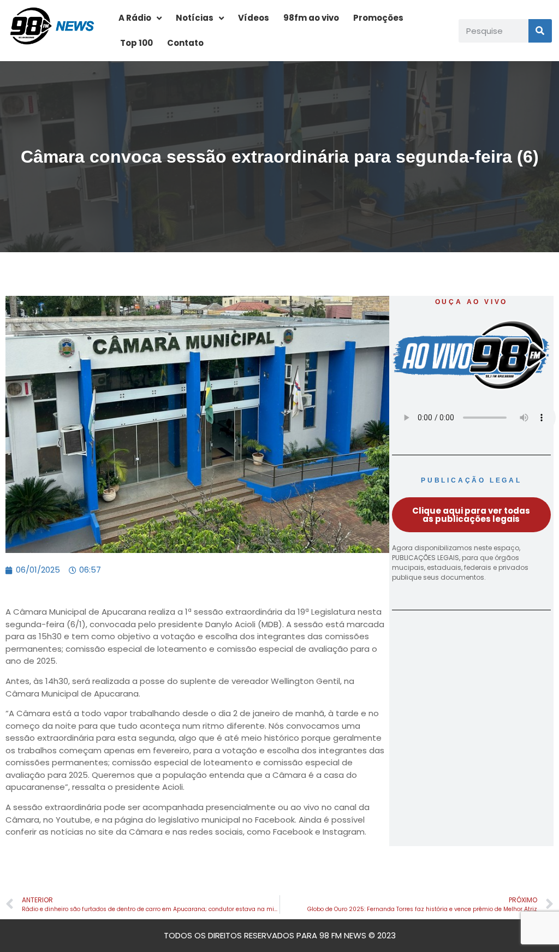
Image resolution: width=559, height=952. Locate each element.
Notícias (194, 17)
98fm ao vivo (311, 17)
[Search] (540, 31)
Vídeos (253, 17)
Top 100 (136, 43)
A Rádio (134, 17)
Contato (185, 43)
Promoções (378, 17)
